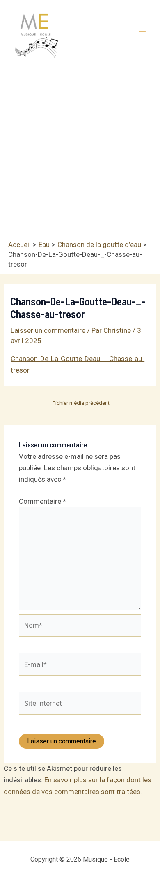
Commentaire (42, 501)
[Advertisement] (80, 156)
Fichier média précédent (81, 403)
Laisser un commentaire (48, 330)
